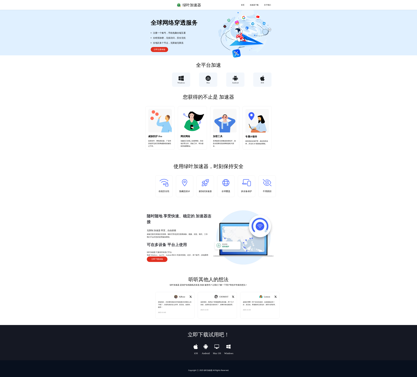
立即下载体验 (157, 259)
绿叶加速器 (208, 370)
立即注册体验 (159, 49)
